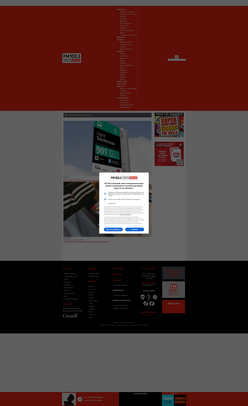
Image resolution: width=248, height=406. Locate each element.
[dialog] (124, 203)
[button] (124, 203)
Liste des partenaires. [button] (125, 214)
